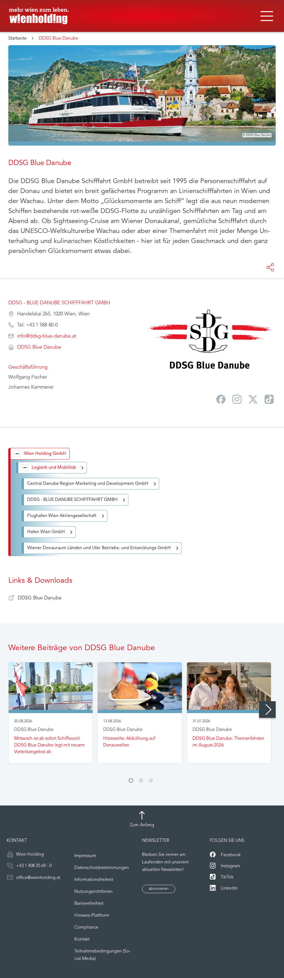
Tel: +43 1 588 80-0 (37, 325)
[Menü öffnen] (267, 16)
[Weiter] (267, 709)
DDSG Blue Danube (39, 347)
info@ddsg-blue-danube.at (46, 336)
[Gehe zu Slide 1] (131, 780)
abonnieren (159, 889)
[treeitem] (40, 454)
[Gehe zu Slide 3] (151, 780)
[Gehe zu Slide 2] (141, 780)
